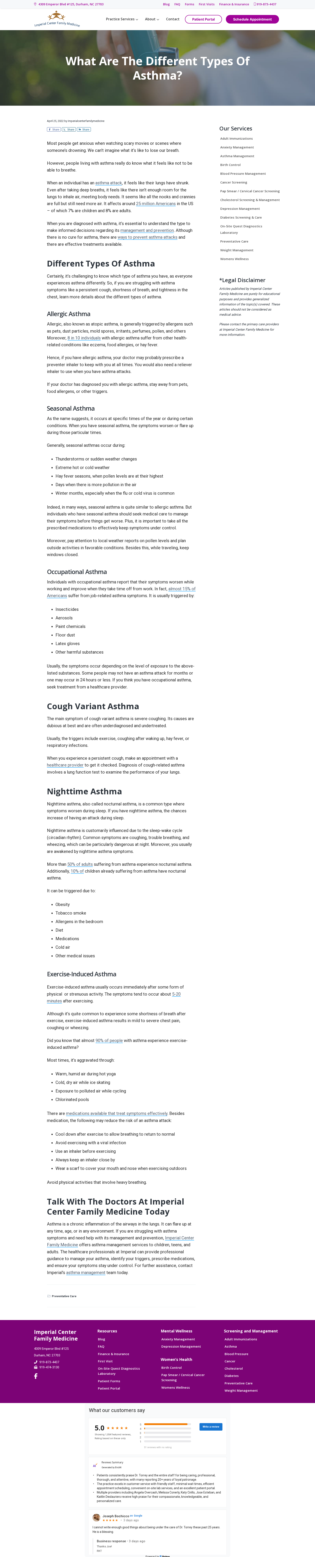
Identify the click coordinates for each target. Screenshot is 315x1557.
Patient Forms (109, 1381)
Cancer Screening (233, 182)
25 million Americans (156, 203)
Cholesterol (234, 1368)
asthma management (85, 1272)
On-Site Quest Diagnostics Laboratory (241, 229)
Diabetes (232, 1375)
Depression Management (240, 208)
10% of (77, 871)
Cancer (230, 1361)
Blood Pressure (236, 1354)
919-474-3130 (49, 1367)
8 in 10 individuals (84, 337)
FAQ (177, 4)
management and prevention (147, 230)
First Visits (206, 4)
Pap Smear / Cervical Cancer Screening (250, 191)
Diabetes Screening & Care (241, 217)
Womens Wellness (234, 259)
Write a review (211, 1426)
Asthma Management (237, 156)
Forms (189, 4)
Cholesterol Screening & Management (250, 200)
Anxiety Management (237, 147)
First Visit (105, 1361)
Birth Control (230, 165)
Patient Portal (109, 1388)
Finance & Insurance (234, 4)
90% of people (109, 1040)
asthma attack (108, 182)
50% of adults (80, 864)
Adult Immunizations (236, 138)
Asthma (231, 1346)
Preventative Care (64, 1296)
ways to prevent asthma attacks (147, 237)
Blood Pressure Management (243, 173)
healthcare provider (65, 765)
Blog (166, 4)
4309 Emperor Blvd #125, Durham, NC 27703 (71, 4)
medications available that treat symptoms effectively (116, 1113)
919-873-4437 (266, 4)
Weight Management (237, 250)
